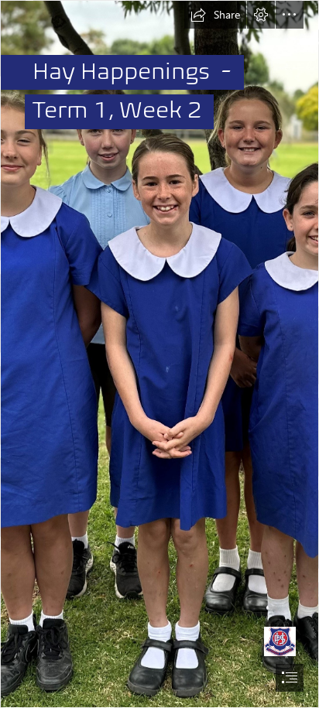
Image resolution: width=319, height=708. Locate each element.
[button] (215, 15)
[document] (159, 354)
